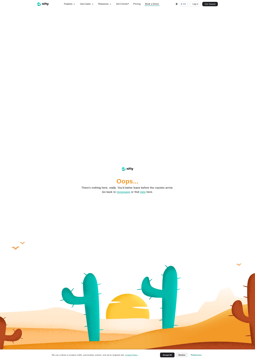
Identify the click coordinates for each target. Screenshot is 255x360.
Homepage (123, 191)
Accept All (167, 355)
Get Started (210, 4)
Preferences (196, 355)
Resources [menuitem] (103, 4)
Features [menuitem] (68, 4)
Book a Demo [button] (152, 4)
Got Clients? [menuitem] (122, 4)
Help (143, 191)
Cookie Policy (131, 355)
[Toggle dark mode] (176, 4)
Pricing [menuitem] (137, 4)
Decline (181, 355)
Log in (195, 4)
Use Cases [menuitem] (85, 4)
